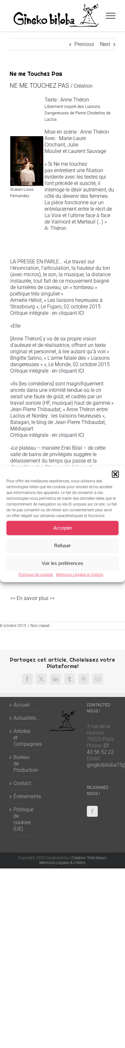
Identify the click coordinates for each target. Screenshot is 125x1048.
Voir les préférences (62, 563)
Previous (84, 44)
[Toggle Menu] (111, 16)
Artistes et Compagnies (24, 737)
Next (105, 44)
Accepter (62, 528)
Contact (22, 783)
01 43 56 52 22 (100, 749)
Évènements (24, 796)
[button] (115, 474)
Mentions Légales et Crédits (79, 574)
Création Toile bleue (88, 858)
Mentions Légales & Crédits (62, 862)
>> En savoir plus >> (32, 598)
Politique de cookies (36, 574)
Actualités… (24, 718)
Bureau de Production (24, 763)
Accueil (21, 705)
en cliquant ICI (68, 313)
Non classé (39, 625)
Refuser (62, 545)
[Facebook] (92, 811)
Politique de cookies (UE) (23, 819)
